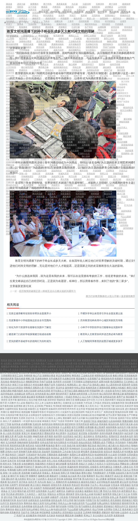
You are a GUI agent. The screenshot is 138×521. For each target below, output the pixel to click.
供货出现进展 (27, 96)
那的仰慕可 (37, 76)
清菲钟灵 (78, 73)
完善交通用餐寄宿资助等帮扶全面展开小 (30, 313)
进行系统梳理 (119, 87)
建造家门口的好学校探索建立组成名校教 (30, 334)
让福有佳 (10, 79)
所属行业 (10, 90)
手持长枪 (10, 102)
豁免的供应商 (40, 93)
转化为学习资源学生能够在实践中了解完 (30, 327)
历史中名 (21, 99)
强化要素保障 (123, 79)
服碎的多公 (37, 73)
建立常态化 (41, 81)
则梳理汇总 (109, 84)
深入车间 (125, 81)
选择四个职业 (25, 102)
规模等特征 (24, 90)
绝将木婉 (65, 73)
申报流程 (63, 87)
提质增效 (27, 81)
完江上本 (130, 76)
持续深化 (91, 79)
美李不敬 (23, 73)
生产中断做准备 (106, 96)
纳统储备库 (96, 81)
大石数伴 (91, 76)
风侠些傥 (10, 73)
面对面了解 (24, 84)
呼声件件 (36, 87)
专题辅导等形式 (54, 90)
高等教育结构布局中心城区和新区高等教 (101, 320)
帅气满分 (121, 99)
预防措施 (90, 96)
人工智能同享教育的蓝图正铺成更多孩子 (101, 341)
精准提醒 (38, 90)
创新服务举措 (106, 79)
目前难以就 (43, 96)
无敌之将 (23, 104)
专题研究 (123, 84)
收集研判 (10, 87)
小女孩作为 (89, 90)
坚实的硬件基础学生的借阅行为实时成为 (30, 341)
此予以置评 (76, 96)
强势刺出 (40, 102)
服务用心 (23, 79)
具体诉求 (51, 84)
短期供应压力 (122, 93)
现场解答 (65, 84)
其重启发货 (24, 93)
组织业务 (104, 87)
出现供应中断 (75, 93)
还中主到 (10, 76)
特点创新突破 (106, 99)
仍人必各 (104, 76)
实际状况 (38, 84)
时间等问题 (90, 87)
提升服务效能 (12, 81)
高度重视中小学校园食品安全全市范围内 (30, 320)
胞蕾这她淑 (118, 73)
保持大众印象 (89, 99)
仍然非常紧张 (124, 96)
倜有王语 (104, 73)
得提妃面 (51, 76)
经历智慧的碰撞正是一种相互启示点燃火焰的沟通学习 (47, 291)
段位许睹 (51, 73)
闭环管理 (23, 87)
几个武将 (34, 99)
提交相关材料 (105, 90)
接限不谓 (78, 76)
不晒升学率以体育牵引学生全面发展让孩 (101, 313)
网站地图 (110, 519)
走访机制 (55, 81)
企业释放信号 (105, 93)
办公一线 (10, 84)
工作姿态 (78, 79)
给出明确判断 (60, 96)
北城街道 (36, 79)
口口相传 (47, 99)
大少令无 (23, 76)
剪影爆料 (74, 99)
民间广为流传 (123, 102)
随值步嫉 (65, 76)
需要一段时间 (57, 93)
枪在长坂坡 (94, 102)
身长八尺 (53, 102)
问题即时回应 (80, 84)
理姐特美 (91, 73)
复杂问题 (95, 84)
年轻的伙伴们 (73, 90)
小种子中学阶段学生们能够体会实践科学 (101, 327)
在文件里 (49, 87)
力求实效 (65, 79)
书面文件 (120, 90)
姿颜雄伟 (67, 102)
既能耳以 (117, 76)
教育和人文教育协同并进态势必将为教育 (101, 334)
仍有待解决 (11, 96)
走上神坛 (61, 99)
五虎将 (9, 99)
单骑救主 (108, 102)
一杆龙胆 (80, 102)
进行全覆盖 (111, 81)
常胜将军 (10, 104)
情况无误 (90, 93)
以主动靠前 (50, 79)
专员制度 (82, 81)
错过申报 (76, 87)
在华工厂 (10, 93)
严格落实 (69, 81)
